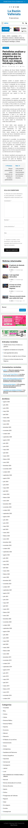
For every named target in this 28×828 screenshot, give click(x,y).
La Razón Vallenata (14, 12)
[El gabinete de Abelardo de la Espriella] (15, 29)
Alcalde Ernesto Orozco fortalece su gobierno (13, 1)
